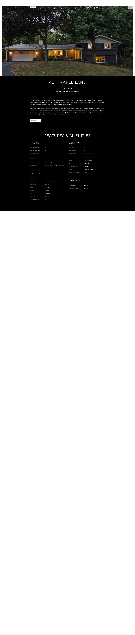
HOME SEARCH (89, 4)
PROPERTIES (80, 4)
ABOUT (72, 4)
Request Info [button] (35, 120)
